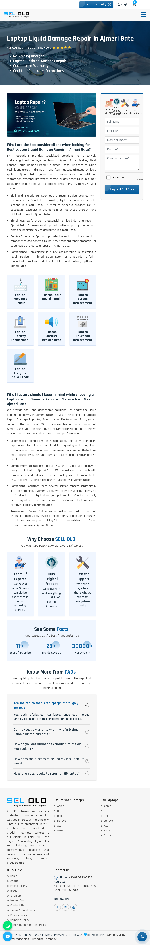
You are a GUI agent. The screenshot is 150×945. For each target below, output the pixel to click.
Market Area (18, 900)
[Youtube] (73, 907)
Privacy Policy (18, 915)
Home (13, 876)
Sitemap (15, 896)
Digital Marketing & (19, 939)
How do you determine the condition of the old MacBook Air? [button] (48, 746)
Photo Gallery (18, 886)
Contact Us (17, 905)
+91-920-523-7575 (80, 877)
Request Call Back (122, 189)
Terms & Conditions (22, 910)
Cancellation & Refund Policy (28, 925)
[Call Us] (142, 936)
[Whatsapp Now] (7, 925)
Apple (60, 806)
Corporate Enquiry (95, 5)
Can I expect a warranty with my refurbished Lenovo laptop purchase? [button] (46, 731)
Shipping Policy (19, 920)
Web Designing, (116, 935)
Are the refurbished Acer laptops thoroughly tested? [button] (46, 705)
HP (58, 811)
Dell (59, 816)
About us (16, 881)
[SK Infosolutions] (22, 4)
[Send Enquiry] (7, 936)
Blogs (13, 891)
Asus (60, 830)
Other (107, 835)
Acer (60, 826)
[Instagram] (65, 907)
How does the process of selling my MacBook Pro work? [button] (49, 761)
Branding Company (44, 939)
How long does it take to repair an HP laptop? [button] (47, 773)
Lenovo (61, 821)
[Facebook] (57, 907)
